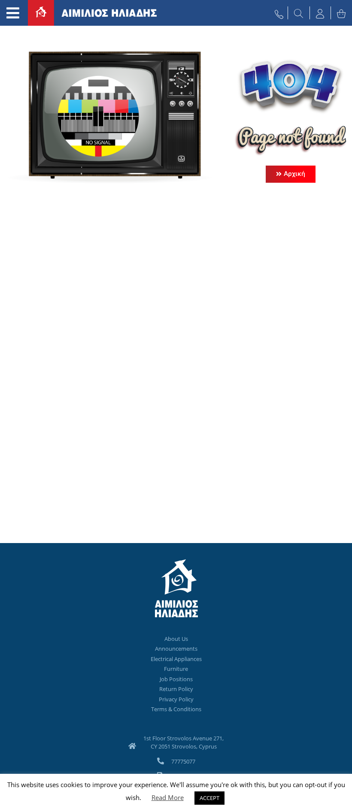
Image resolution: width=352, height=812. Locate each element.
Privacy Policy (176, 699)
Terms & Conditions (176, 709)
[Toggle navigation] (13, 13)
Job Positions (176, 679)
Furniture (176, 669)
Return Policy (176, 689)
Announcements (176, 648)
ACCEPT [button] (209, 798)
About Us (176, 639)
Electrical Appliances (176, 659)
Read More (168, 797)
